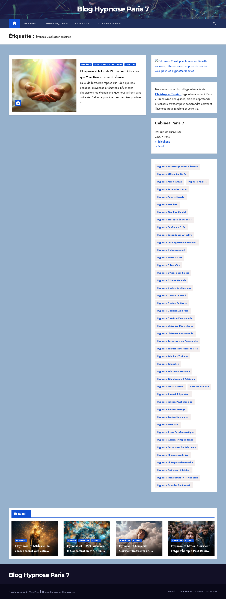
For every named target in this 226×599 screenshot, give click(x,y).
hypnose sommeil (199, 386)
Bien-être (86, 64)
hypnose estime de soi (169, 257)
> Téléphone (162, 142)
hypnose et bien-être (168, 265)
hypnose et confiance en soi (173, 272)
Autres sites (108, 23)
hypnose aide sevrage (169, 181)
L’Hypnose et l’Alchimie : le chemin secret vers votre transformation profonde (32, 551)
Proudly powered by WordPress (24, 592)
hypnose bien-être (167, 204)
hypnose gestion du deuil (171, 295)
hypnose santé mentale (170, 386)
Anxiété (72, 540)
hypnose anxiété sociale (170, 197)
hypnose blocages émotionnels (174, 219)
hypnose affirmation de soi (172, 174)
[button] (214, 24)
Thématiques (55, 23)
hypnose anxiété (197, 181)
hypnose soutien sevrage (171, 409)
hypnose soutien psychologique (174, 401)
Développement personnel (108, 64)
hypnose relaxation (168, 364)
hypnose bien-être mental (171, 212)
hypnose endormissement (171, 250)
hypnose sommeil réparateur (173, 394)
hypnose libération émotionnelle (175, 333)
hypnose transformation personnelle (177, 477)
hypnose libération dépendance (175, 326)
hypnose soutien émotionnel (172, 417)
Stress (96, 540)
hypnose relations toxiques (172, 356)
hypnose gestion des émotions (174, 288)
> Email (159, 146)
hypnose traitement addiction (173, 470)
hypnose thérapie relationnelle (175, 462)
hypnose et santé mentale (171, 280)
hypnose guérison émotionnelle (174, 318)
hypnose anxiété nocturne (172, 189)
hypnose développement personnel (176, 242)
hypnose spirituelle (168, 424)
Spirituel (130, 64)
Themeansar (68, 592)
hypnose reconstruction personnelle (177, 341)
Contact (82, 23)
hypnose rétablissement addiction (176, 379)
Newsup (54, 592)
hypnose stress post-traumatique (175, 432)
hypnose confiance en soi (171, 227)
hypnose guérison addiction (173, 310)
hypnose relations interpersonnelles (177, 348)
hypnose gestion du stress (172, 303)
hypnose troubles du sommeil (173, 485)
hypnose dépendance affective (174, 234)
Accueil (30, 23)
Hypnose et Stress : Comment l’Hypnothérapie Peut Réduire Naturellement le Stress (190, 551)
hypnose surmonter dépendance (175, 439)
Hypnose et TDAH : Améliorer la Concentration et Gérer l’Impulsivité (86, 551)
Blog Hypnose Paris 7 (113, 9)
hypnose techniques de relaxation (176, 447)
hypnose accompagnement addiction (177, 166)
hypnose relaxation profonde (173, 371)
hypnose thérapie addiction (173, 455)
